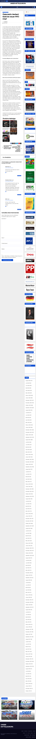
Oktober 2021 (28, 523)
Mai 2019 (27, 587)
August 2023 (28, 469)
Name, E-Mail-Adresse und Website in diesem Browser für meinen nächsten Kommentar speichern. (12, 257)
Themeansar (2, 734)
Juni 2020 (27, 562)
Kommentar (4, 218)
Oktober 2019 (28, 575)
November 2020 (29, 550)
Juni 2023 (27, 474)
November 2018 (29, 602)
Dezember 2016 (28, 658)
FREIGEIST (27, 718)
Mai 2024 (27, 447)
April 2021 (27, 538)
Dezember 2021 (28, 518)
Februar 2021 (28, 543)
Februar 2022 (28, 513)
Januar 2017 (28, 656)
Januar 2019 (28, 597)
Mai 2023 (27, 476)
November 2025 (29, 402)
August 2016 (28, 668)
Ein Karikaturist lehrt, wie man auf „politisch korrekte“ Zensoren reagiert (8, 147)
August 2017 (28, 639)
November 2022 (29, 491)
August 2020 (28, 557)
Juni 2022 (27, 503)
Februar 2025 (28, 424)
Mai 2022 (27, 506)
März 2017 (28, 651)
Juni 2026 (27, 385)
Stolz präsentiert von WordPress (5, 733)
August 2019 (28, 580)
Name (3, 237)
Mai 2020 (27, 565)
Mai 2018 (27, 617)
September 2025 (29, 407)
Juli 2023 (27, 471)
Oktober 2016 (28, 663)
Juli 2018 (27, 612)
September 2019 (29, 577)
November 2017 (29, 631)
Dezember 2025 (29, 400)
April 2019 (27, 589)
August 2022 (28, 498)
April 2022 (27, 508)
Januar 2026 (28, 397)
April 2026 (27, 390)
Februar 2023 (28, 484)
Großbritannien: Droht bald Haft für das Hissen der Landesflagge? (26, 716)
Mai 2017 (27, 646)
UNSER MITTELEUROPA (18, 3)
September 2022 (29, 496)
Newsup (14, 733)
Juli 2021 (27, 530)
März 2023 (28, 481)
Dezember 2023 (29, 459)
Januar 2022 (28, 516)
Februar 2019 (28, 594)
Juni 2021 (27, 533)
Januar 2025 (28, 427)
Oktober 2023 (28, 464)
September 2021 (29, 525)
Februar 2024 (28, 454)
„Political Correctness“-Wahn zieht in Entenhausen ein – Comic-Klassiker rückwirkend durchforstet (16, 148)
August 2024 (28, 439)
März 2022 (28, 511)
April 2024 (28, 449)
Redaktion (6, 21)
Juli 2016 (27, 671)
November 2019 (29, 572)
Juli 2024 (27, 442)
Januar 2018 (28, 626)
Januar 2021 (28, 545)
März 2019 (28, 592)
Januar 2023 (28, 486)
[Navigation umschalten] (17, 7)
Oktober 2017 (28, 634)
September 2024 (29, 437)
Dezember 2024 (29, 429)
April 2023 (27, 479)
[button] (32, 7)
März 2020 (28, 570)
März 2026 (28, 392)
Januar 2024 (28, 456)
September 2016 (29, 666)
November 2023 (29, 461)
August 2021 (28, 528)
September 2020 (29, 555)
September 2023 (29, 466)
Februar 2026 (28, 395)
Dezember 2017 (28, 629)
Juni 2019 (27, 585)
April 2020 (27, 567)
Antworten (19, 175)
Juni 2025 (27, 415)
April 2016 (27, 678)
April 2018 (27, 619)
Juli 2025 (27, 412)
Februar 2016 (28, 683)
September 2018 (29, 607)
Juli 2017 (27, 641)
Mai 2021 (27, 535)
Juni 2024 (27, 444)
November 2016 (29, 661)
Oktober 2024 (28, 434)
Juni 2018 (27, 614)
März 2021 (28, 540)
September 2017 (29, 636)
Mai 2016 (27, 676)
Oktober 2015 (28, 690)
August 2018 (28, 609)
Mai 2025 (27, 417)
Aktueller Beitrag (5, 12)
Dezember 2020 (29, 548)
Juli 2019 (27, 582)
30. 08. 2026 (5, 718)
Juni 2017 (27, 644)
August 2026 (28, 380)
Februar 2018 (28, 624)
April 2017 (27, 649)
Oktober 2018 (28, 604)
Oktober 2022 (28, 493)
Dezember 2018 (28, 599)
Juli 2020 (27, 560)
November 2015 (29, 688)
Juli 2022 (27, 501)
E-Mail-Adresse (5, 243)
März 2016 (28, 681)
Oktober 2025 (28, 405)
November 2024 (29, 432)
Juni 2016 (27, 673)
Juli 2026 (27, 383)
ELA (9, 718)
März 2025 (28, 422)
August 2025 (28, 410)
